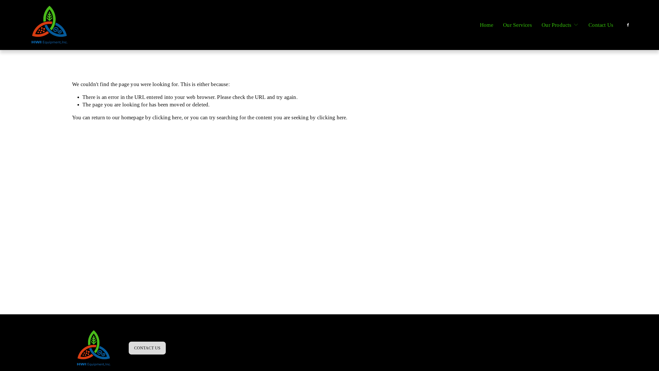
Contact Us (600, 25)
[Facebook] (628, 25)
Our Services (517, 25)
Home (486, 25)
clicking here (166, 117)
